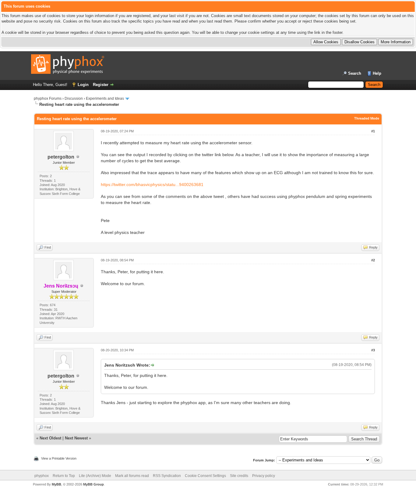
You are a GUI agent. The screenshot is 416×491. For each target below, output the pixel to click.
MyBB (56, 484)
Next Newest (76, 438)
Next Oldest (50, 438)
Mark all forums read (132, 476)
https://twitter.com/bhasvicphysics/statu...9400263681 (152, 184)
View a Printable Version (58, 458)
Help (377, 73)
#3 (373, 350)
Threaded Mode (366, 118)
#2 (373, 260)
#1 (373, 131)
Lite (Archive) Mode (95, 476)
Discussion (74, 98)
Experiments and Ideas (105, 98)
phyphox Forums (48, 98)
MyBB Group (93, 484)
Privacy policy (263, 476)
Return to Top (64, 476)
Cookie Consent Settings (205, 476)
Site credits (239, 476)
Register (100, 84)
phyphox (41, 476)
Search (354, 73)
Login (83, 84)
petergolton (61, 156)
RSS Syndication (167, 476)
